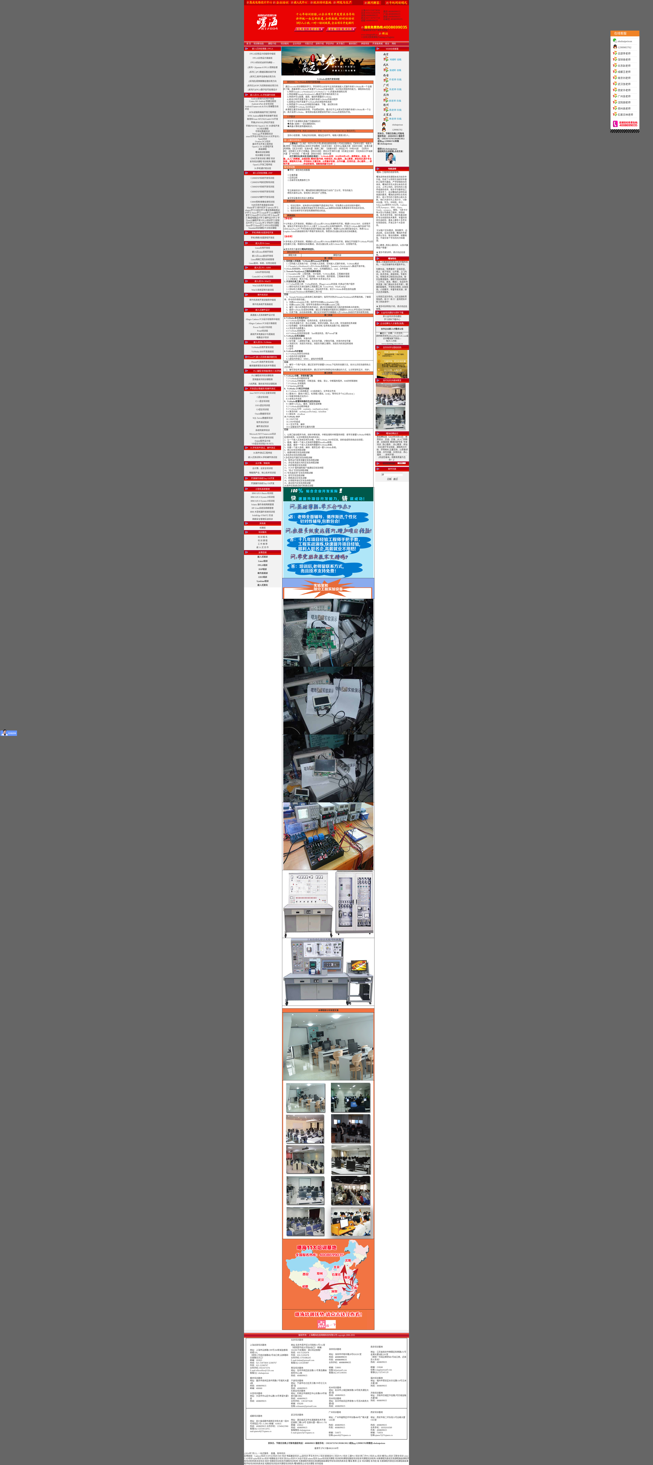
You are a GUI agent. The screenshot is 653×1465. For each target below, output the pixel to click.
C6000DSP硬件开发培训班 (262, 197)
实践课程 (395, 1458)
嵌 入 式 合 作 (262, 547)
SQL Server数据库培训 (263, 418)
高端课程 (262, 149)
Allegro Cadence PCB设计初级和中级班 (263, 319)
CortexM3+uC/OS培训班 (262, 276)
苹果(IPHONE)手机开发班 (262, 122)
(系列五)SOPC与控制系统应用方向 (262, 85)
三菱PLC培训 (354, 1456)
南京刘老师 (624, 78)
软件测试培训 (262, 422)
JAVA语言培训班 (262, 405)
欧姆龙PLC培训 (332, 1456)
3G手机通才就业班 (262, 168)
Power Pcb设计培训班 (262, 327)
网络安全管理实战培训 (262, 519)
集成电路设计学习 (256, 218)
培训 (273, 158)
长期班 (262, 528)
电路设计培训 (262, 337)
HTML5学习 (266, 215)
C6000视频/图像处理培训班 (262, 202)
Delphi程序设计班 (262, 441)
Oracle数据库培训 (262, 414)
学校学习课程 (273, 223)
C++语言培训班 (263, 401)
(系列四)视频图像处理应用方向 (263, 81)
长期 (378, 1458)
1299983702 (624, 47)
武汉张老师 (624, 84)
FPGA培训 (262, 565)
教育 (355, 1461)
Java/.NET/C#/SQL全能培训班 (263, 393)
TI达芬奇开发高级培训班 (262, 205)
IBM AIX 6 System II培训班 (263, 497)
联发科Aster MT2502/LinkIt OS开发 (262, 119)
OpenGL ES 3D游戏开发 (262, 146)
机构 (374, 1458)
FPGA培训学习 (268, 220)
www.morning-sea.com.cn (392, 343)
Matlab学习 (252, 207)
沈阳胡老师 (624, 102)
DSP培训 (263, 569)
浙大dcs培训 (289, 1458)
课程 (268, 158)
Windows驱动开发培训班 (263, 437)
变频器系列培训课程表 (262, 379)
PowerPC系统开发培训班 (263, 362)
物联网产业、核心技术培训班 (262, 473)
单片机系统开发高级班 (262, 304)
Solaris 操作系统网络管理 (262, 504)
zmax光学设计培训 (254, 136)
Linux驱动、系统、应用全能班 (262, 263)
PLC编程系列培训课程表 (263, 375)
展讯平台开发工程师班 (262, 144)
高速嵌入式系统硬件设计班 (262, 315)
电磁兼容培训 (293, 1456)
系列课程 (330, 1458)
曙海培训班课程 (262, 152)
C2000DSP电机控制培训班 (262, 182)
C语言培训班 (262, 397)
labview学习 (273, 207)
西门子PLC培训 (367, 1456)
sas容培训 (303, 1456)
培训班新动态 (389, 463)
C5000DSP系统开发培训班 (262, 187)
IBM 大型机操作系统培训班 (262, 512)
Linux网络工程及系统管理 (262, 259)
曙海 (350, 1461)
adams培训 (312, 1458)
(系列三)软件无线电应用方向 (262, 76)
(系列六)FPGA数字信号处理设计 (262, 90)
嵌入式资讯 (262, 585)
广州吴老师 (624, 96)
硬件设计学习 (271, 218)
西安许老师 (624, 90)
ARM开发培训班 (262, 272)
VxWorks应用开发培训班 (263, 347)
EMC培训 (282, 1456)
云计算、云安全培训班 (262, 468)
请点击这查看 (314, 1350)
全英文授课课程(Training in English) (378, 37)
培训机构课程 (341, 1458)
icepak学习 (266, 213)
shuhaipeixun (625, 41)
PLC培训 (343, 1456)
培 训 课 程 (262, 540)
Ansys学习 (256, 213)
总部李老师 (624, 53)
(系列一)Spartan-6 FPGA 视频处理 (263, 67)
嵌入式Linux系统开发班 (262, 252)
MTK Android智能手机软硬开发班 (263, 116)
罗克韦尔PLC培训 (316, 1456)
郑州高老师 (624, 108)
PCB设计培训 (301, 1458)
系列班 (374, 1461)
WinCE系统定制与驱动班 (263, 290)
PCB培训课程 (270, 228)
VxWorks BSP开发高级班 (263, 351)
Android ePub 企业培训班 (263, 104)
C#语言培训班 (262, 409)
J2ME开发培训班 (258, 158)
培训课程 (259, 155)
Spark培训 (262, 139)
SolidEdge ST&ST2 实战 (262, 515)
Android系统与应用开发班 (262, 99)
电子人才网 (391, 341)
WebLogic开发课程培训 (262, 134)
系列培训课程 (256, 161)
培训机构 (267, 161)
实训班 (267, 155)
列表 (386, 1458)
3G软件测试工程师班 (262, 453)
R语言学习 (260, 210)
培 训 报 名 (262, 537)
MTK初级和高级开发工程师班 (262, 112)
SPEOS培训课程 (271, 225)
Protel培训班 (262, 331)
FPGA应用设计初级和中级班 (262, 54)
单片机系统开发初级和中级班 (262, 300)
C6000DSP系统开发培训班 (262, 192)
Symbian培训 (263, 581)
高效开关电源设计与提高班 (262, 334)
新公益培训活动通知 (392, 316)
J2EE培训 (262, 577)
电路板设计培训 (276, 1458)
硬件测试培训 (262, 426)
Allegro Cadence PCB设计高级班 (263, 323)
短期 (349, 1458)
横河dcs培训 (387, 1456)
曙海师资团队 (308, 249)
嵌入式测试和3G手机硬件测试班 (262, 457)
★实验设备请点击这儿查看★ (300, 198)
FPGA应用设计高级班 (262, 58)
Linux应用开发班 (262, 248)
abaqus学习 (250, 210)
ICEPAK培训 (271, 1456)
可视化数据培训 (262, 131)
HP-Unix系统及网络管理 (262, 508)
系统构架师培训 (262, 430)
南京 (267, 1461)
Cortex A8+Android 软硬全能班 (262, 101)
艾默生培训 (398, 1456)
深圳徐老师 (624, 59)
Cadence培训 (259, 1456)
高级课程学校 (327, 1461)
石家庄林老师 (625, 114)
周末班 (257, 1461)
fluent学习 (256, 215)
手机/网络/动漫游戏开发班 (262, 238)
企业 (359, 1461)
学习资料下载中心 (392, 319)
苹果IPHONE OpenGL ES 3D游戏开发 (262, 126)
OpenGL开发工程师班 (262, 164)
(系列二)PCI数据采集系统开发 (262, 72)
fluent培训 (322, 1458)
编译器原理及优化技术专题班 (262, 366)
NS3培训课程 (263, 129)
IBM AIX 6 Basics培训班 (262, 493)
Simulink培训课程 (256, 228)
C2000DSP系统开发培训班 (262, 178)
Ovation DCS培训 (262, 141)
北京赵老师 (624, 65)
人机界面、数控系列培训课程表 (262, 384)
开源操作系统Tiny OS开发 (262, 483)
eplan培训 (257, 1458)
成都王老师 (624, 72)
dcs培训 (378, 1456)
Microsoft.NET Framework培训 (262, 434)
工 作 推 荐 (262, 544)
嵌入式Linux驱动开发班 (262, 256)
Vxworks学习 (260, 223)
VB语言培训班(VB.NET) (262, 444)
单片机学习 (262, 207)
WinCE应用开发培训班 (263, 286)
